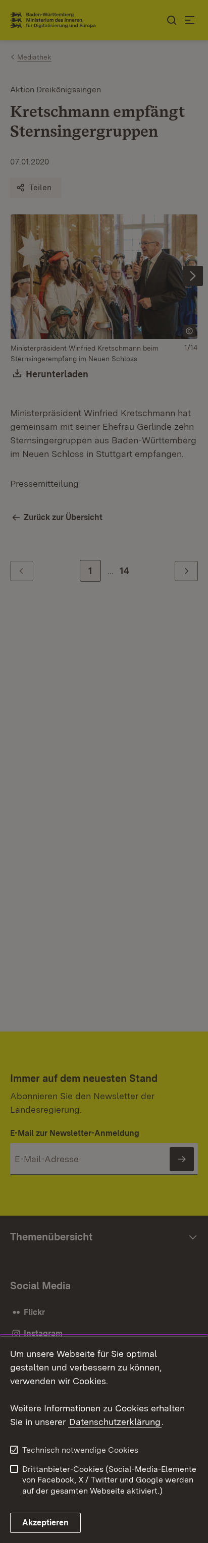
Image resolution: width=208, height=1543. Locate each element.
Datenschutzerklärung (115, 1421)
